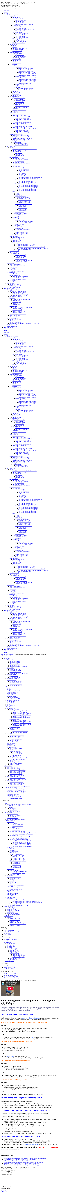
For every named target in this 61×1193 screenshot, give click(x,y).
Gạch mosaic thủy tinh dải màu (25, 69)
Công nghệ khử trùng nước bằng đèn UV (22, 307)
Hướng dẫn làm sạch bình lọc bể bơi (21, 139)
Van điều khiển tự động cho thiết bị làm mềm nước (30, 177)
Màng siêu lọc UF (19, 220)
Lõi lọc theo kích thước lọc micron (23, 204)
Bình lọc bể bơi (16, 17)
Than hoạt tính (15, 253)
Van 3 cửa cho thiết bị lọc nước (25, 181)
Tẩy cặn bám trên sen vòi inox (11, 976)
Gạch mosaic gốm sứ (20, 76)
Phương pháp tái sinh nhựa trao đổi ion (21, 299)
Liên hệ (5, 330)
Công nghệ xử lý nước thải (13, 316)
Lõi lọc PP (17, 193)
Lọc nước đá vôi (13, 273)
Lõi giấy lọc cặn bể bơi (20, 41)
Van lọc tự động (22, 174)
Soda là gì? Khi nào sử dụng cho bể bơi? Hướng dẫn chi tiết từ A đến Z (20, 1159)
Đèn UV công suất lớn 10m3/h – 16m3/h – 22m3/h (24, 149)
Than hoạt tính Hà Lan (20, 256)
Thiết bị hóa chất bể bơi (12, 14)
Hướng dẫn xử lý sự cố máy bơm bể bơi (21, 137)
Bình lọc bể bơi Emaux (20, 22)
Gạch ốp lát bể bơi (16, 65)
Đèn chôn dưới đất (14, 741)
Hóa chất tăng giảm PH (18, 49)
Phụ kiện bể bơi (13, 64)
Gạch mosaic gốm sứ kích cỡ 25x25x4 (27, 80)
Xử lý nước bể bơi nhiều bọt (22, 131)
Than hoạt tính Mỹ (19, 257)
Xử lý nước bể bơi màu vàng (22, 118)
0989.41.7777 (4, 1191)
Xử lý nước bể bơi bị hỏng (18, 127)
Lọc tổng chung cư (11, 945)
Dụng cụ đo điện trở (17, 239)
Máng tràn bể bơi (16, 92)
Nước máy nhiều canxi (15, 958)
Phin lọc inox (15, 230)
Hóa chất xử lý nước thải (15, 284)
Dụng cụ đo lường (14, 236)
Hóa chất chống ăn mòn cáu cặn (14, 908)
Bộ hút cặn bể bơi (19, 55)
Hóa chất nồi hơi (10, 912)
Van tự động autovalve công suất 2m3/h (27, 189)
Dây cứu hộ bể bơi (19, 103)
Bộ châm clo (15, 108)
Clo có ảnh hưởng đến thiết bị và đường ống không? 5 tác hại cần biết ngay (21, 1164)
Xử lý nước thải (10, 283)
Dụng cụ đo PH (16, 241)
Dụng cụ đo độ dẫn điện (18, 237)
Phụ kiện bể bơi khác (14, 96)
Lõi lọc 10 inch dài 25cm (24, 202)
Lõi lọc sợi (17, 194)
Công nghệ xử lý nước (9, 288)
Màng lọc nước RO (20, 224)
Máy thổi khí (15, 111)
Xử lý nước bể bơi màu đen (21, 120)
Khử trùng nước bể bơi (17, 308)
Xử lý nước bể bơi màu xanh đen (23, 119)
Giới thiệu (6, 12)
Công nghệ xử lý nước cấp (13, 290)
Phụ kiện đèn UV (16, 151)
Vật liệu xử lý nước (14, 252)
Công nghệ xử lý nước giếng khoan (18, 291)
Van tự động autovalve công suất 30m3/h (28, 186)
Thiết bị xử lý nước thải (15, 285)
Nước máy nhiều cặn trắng (18, 955)
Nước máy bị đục (14, 949)
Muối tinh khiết (16, 225)
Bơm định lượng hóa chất (18, 234)
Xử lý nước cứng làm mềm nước (17, 265)
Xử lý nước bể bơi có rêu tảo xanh (23, 126)
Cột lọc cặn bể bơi (19, 40)
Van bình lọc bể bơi (17, 32)
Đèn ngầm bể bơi (14, 740)
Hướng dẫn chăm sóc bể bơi (16, 134)
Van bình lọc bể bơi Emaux (21, 37)
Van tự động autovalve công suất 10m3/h (28, 185)
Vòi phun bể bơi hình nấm (21, 107)
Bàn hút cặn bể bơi (16, 59)
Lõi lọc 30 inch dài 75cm (24, 201)
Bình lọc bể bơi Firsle (20, 20)
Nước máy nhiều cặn (14, 953)
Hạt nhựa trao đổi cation (18, 158)
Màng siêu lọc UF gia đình (24, 222)
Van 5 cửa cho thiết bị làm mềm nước (27, 182)
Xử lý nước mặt (13, 267)
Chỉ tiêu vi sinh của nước (15, 322)
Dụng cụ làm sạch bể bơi (15, 52)
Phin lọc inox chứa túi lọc (21, 233)
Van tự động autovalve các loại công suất (25, 183)
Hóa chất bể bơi (13, 44)
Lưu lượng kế (15, 243)
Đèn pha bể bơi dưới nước (16, 739)
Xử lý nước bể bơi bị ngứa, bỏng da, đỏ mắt (25, 128)
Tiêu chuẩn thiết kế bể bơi (21, 145)
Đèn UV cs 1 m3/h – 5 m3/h (19, 150)
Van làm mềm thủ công (23, 169)
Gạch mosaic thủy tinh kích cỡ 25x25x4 (27, 72)
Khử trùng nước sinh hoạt (18, 311)
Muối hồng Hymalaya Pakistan (22, 229)
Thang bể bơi (15, 94)
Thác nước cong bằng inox (16, 763)
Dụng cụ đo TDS (16, 240)
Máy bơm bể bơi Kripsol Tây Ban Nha (24, 29)
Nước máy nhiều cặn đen (18, 954)
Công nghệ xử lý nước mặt (16, 296)
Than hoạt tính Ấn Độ (20, 255)
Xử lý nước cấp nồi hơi (15, 315)
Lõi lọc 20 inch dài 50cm (24, 198)
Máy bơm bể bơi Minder (21, 30)
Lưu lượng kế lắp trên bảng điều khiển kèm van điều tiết (31, 247)
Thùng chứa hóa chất (20, 214)
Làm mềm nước (16, 304)
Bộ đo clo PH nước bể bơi (18, 98)
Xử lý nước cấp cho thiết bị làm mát (18, 314)
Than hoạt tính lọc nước (21, 261)
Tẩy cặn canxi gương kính (10, 973)
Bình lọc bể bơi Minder (20, 18)
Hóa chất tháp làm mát (15, 914)
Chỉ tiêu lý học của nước (15, 319)
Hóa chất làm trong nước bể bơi (19, 48)
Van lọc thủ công (22, 173)
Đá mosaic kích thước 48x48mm (26, 90)
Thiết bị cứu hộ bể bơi (17, 99)
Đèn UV (12, 147)
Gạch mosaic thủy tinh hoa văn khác (27, 75)
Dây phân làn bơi (16, 95)
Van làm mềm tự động (23, 170)
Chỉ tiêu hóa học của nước (16, 320)
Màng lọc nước (16, 218)
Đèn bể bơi (15, 91)
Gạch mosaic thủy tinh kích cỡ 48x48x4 (27, 73)
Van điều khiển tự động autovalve (23, 175)
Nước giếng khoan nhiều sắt (19, 279)
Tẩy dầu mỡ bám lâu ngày (10, 975)
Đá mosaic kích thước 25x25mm (26, 88)
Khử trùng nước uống (17, 310)
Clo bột (14, 45)
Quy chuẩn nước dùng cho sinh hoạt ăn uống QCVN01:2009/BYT (25, 323)
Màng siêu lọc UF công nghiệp (25, 221)
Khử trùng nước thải (17, 312)
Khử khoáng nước (16, 302)
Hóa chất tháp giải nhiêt (12, 913)
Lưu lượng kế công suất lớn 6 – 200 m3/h (25, 244)
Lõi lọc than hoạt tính (20, 196)
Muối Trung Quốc (19, 228)
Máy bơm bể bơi (16, 25)
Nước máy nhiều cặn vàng (18, 957)
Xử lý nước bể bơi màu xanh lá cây (23, 116)
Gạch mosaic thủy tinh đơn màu (25, 68)
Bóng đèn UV (18, 153)
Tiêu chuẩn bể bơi (16, 142)
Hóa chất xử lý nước (14, 251)
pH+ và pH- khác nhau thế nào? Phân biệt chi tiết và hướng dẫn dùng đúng (21, 1163)
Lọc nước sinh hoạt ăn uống (10, 939)
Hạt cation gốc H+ (19, 161)
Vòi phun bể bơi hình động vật (22, 106)
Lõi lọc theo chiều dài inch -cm (22, 197)
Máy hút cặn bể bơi (17, 39)
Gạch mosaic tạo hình (20, 85)
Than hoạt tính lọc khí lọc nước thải (23, 260)
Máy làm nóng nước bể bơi (18, 43)
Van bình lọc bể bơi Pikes (21, 36)
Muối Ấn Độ (18, 226)
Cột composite (15, 217)
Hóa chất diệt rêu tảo (17, 51)
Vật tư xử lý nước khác (15, 165)
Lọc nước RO (13, 268)
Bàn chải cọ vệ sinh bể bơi (18, 57)
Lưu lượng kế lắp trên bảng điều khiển (24, 245)
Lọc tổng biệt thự (11, 946)
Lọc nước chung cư (14, 281)
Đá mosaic (17, 87)
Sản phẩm (6, 13)
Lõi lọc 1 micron (22, 205)
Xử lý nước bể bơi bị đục (18, 114)
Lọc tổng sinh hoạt (8, 942)
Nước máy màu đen (14, 950)
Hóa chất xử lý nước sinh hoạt (17, 271)
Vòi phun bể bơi (16, 104)
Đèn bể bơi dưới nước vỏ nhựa (17, 736)
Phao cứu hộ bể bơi (20, 100)
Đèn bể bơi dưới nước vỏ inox (17, 735)
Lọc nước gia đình (11, 272)
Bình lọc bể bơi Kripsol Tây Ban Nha (24, 24)
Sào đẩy (14, 61)
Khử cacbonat (15, 303)
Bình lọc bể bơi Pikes (20, 21)
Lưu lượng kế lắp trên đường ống (23, 249)
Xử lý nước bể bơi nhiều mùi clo (23, 132)
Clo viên (14, 47)
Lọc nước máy (13, 280)
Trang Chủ (6, 10)
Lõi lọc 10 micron (22, 208)
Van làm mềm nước (20, 167)
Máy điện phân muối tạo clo (19, 110)
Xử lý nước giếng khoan (15, 264)
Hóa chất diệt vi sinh (11, 909)
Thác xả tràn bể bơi (14, 764)
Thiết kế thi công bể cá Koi (13, 326)
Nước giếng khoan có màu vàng (20, 276)
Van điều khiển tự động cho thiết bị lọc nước (28, 178)
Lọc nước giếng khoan (15, 275)
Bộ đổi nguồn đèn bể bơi (15, 737)
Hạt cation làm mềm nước (21, 159)
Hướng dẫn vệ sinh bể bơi (18, 141)
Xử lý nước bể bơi (14, 112)
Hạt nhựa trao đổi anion (18, 162)
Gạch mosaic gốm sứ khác (24, 83)
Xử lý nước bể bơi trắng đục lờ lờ (23, 122)
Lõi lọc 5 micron (22, 206)
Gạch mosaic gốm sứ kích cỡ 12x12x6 (27, 79)
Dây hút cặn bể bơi (16, 60)
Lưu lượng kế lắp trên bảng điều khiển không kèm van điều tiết (33, 248)
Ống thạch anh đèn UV (20, 155)
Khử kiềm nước (16, 300)
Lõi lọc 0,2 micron (22, 210)
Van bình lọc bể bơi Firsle (21, 33)
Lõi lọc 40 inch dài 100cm (24, 200)
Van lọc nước (18, 171)
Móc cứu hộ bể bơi (19, 102)
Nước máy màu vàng (14, 951)
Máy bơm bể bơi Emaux (21, 26)
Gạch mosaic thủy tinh (20, 67)
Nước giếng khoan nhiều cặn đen (20, 277)
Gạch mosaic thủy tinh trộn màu (25, 71)
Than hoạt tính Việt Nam (21, 259)
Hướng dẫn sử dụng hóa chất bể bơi (20, 135)
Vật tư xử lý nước (11, 146)
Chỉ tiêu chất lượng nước (12, 318)
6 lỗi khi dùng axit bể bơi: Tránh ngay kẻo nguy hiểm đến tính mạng (20, 1160)
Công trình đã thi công (9, 327)
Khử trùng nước (13, 306)
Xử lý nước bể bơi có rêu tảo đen (23, 124)
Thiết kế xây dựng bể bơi (12, 324)
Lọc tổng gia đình (11, 943)
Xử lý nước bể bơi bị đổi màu (19, 115)
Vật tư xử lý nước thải (15, 287)
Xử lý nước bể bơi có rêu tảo (19, 123)
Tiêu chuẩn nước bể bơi (21, 143)
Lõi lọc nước (15, 192)
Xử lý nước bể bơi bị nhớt (21, 130)
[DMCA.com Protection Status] (5, 1189)
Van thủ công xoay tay (20, 179)
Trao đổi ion (12, 298)
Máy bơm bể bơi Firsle (20, 28)
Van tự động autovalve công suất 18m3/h (28, 188)
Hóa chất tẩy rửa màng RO (13, 910)
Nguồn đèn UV (19, 154)
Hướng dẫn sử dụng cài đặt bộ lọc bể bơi (22, 138)
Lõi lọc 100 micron (22, 209)
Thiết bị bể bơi (13, 16)
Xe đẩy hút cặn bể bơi (20, 56)
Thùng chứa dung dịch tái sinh (19, 213)
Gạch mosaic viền (19, 84)
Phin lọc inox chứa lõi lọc (21, 232)
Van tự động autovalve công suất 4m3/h (27, 190)
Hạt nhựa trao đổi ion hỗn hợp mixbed (21, 163)
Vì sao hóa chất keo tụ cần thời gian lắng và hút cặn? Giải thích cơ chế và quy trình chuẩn (25, 1158)
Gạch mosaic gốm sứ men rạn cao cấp (27, 77)
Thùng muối (18, 216)
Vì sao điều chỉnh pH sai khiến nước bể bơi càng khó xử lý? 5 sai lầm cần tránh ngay (24, 1162)
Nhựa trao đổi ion (14, 157)
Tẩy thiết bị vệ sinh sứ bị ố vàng (11, 977)
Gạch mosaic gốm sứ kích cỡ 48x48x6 (27, 81)
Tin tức (5, 328)
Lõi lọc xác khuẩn (19, 212)
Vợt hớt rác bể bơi (16, 63)
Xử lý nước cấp (10, 263)
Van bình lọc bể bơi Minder (21, 34)
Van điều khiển (16, 166)
